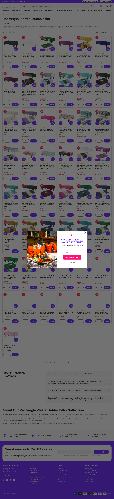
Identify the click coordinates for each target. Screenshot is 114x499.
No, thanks (72, 262)
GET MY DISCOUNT (72, 257)
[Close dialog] (85, 232)
